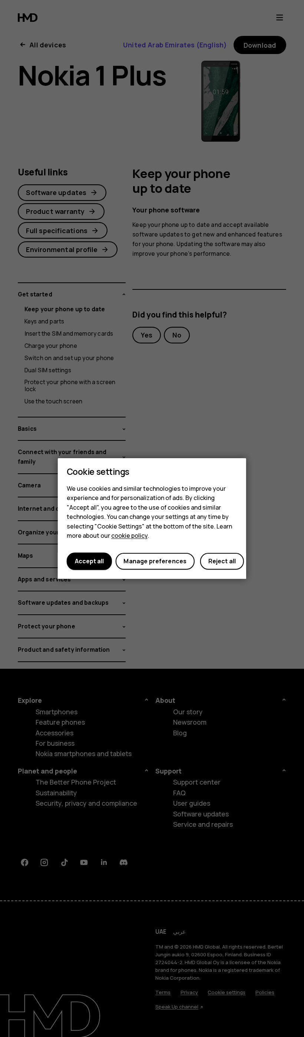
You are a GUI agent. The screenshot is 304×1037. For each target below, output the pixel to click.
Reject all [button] (222, 561)
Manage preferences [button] (154, 561)
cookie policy (129, 536)
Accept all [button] (89, 561)
